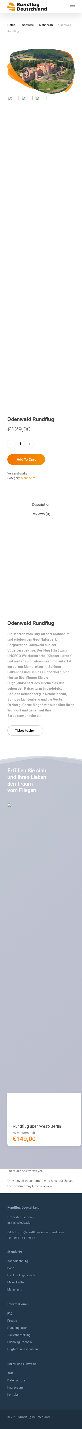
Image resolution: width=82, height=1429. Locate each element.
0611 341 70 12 (24, 1238)
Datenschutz (16, 1380)
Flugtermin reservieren (22, 1349)
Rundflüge (27, 25)
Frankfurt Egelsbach (21, 1275)
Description (41, 504)
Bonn (10, 1268)
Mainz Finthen (16, 1282)
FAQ (10, 1313)
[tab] (41, 504)
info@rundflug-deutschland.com (41, 1232)
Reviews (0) (41, 514)
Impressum (15, 1387)
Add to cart (26, 459)
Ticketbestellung (18, 1335)
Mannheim (46, 25)
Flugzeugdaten (17, 1327)
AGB (10, 1373)
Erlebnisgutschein (19, 1342)
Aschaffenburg (17, 1261)
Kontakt (12, 1394)
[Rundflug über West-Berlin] (44, 960)
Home (11, 25)
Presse (12, 1320)
